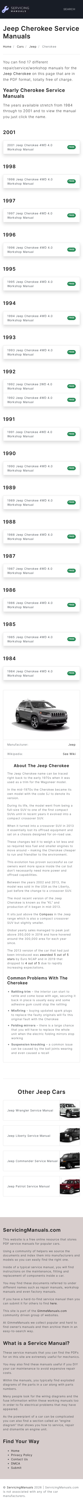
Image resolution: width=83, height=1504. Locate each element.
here (53, 1303)
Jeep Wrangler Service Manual (30, 1110)
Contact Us (19, 1459)
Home (7, 46)
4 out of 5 (32, 963)
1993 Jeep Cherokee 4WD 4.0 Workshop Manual (41, 352)
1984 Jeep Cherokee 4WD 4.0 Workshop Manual (41, 673)
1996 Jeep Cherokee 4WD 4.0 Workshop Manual (41, 249)
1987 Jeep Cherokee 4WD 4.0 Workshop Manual (41, 571)
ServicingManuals (20, 1487)
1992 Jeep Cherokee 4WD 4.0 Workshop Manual (41, 400)
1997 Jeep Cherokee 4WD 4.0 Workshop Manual (41, 215)
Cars (20, 46)
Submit (16, 1467)
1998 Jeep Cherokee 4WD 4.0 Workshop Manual (41, 181)
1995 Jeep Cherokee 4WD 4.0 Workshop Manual (41, 284)
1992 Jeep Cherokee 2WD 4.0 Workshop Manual (41, 386)
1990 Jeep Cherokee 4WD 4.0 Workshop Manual (41, 468)
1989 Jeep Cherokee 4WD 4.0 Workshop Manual (41, 502)
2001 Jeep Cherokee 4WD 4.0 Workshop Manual (41, 147)
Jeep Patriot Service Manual (28, 1186)
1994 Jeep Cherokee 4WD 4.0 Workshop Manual (41, 318)
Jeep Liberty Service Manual (28, 1135)
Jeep (33, 46)
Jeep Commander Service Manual (32, 1161)
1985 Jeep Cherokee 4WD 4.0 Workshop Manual (41, 639)
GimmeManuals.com (52, 1310)
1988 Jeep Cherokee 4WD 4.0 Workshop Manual (41, 537)
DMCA (15, 1463)
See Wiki (69, 754)
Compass (46, 914)
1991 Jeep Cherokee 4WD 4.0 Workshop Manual (41, 434)
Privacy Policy (21, 1455)
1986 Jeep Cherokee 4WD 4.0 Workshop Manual (41, 605)
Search (69, 9)
